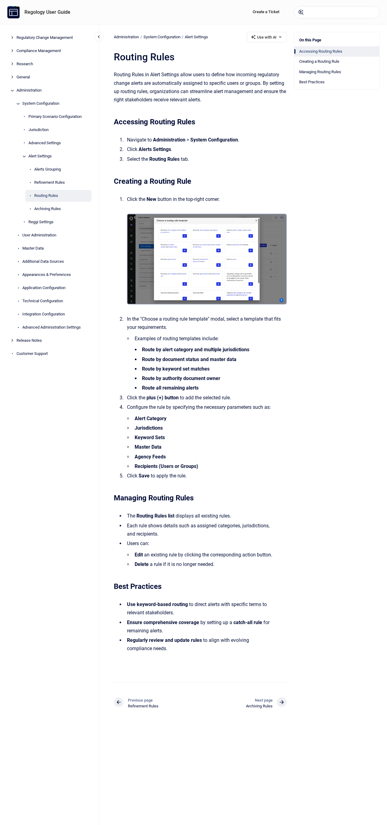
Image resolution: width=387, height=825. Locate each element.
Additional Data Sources (43, 261)
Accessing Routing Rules (320, 51)
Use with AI (267, 37)
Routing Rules (46, 196)
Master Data (33, 248)
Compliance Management (39, 51)
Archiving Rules (47, 209)
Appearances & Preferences (46, 275)
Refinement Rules (49, 182)
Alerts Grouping (47, 169)
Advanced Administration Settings (51, 327)
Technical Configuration (42, 301)
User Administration (39, 235)
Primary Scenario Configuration (55, 117)
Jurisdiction (38, 130)
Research (25, 64)
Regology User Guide (47, 12)
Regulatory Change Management (45, 38)
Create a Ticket (266, 11)
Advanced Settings (44, 143)
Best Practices (312, 82)
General (23, 77)
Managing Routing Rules (320, 72)
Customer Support (32, 354)
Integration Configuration (43, 314)
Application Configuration (43, 288)
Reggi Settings (41, 222)
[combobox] (336, 12)
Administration (29, 90)
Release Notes (29, 340)
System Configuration (40, 103)
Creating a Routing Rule (319, 61)
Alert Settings (40, 156)
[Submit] (301, 12)
